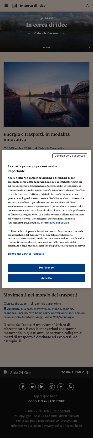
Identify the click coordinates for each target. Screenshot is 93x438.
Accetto (46, 278)
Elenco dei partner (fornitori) (26, 253)
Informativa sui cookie (55, 222)
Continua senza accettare (70, 155)
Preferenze (46, 267)
